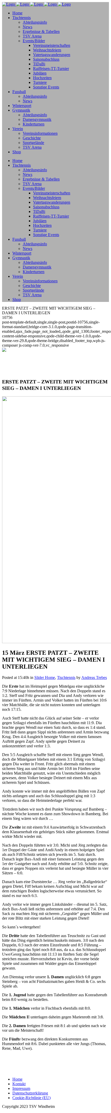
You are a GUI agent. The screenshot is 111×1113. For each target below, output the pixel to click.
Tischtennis (66, 677)
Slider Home (44, 677)
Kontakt (19, 1084)
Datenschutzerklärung (30, 1093)
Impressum (21, 1088)
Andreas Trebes (94, 677)
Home (17, 1079)
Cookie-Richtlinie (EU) (31, 1098)
